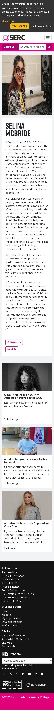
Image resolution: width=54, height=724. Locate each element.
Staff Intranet (10, 625)
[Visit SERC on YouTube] (29, 673)
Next (10, 349)
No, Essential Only (41, 26)
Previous (15, 342)
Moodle (6, 614)
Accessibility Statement (15, 639)
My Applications (11, 618)
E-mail (5, 611)
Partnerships (9, 572)
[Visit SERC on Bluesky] (42, 673)
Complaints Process (13, 601)
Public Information (13, 576)
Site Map (7, 642)
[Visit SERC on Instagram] (17, 673)
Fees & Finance (11, 586)
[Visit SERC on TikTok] (35, 673)
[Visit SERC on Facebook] (4, 673)
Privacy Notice (10, 579)
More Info (8, 21)
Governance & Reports (15, 597)
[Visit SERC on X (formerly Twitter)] (10, 673)
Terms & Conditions (13, 590)
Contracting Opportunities (18, 594)
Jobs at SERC (9, 583)
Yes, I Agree (19, 26)
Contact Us (8, 646)
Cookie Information (13, 635)
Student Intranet (12, 622)
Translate (28, 665)
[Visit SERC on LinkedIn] (23, 673)
